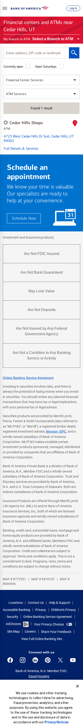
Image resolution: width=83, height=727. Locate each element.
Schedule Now (24, 218)
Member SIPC (56, 431)
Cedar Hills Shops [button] (26, 122)
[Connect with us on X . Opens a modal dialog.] (60, 660)
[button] (5, 8)
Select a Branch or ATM (52, 39)
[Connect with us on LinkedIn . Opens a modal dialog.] (35, 660)
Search (74, 52)
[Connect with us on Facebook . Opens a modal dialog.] (10, 660)
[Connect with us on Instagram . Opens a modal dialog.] (22, 660)
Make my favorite (6, 122)
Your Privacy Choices (49, 624)
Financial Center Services (24, 80)
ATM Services (16, 94)
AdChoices (13, 624)
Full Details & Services (21, 148)
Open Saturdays (45, 67)
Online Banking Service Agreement (28, 378)
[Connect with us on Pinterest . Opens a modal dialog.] (47, 660)
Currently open (13, 67)
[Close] (77, 686)
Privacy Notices (56, 722)
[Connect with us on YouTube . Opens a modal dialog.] (73, 660)
